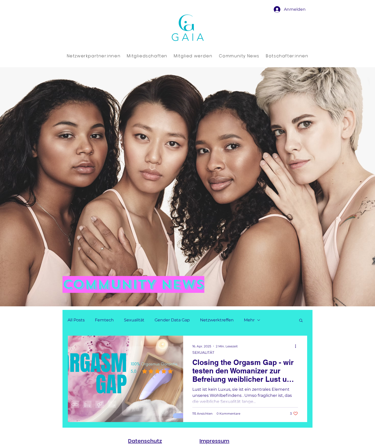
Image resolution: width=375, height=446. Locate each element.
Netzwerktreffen (217, 320)
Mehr (249, 320)
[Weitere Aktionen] (297, 346)
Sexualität (134, 320)
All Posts (76, 320)
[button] (300, 320)
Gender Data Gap (172, 320)
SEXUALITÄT (203, 352)
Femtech (104, 320)
